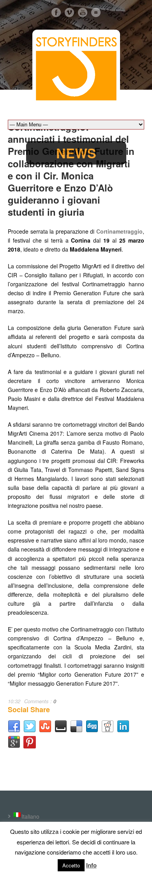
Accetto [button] (71, 865)
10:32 (14, 701)
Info (91, 865)
